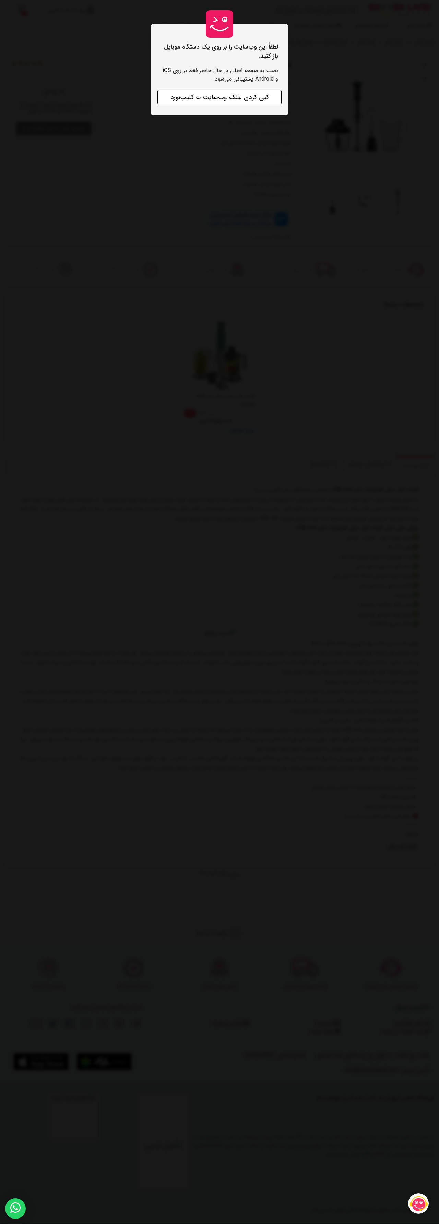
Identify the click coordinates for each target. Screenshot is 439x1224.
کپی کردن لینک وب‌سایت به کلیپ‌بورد (219, 97)
